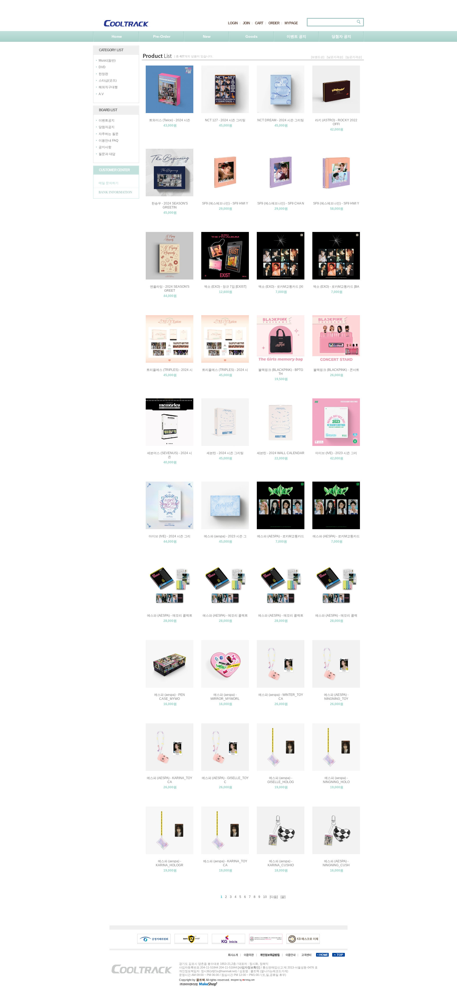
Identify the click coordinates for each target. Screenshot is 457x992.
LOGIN (232, 23)
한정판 (103, 74)
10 (265, 897)
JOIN (246, 23)
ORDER (273, 23)
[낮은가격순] (335, 57)
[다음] (274, 897)
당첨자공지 (107, 127)
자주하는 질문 (108, 134)
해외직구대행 (108, 87)
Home (117, 36)
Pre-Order (161, 36)
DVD (102, 67)
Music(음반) (107, 60)
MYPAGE (291, 23)
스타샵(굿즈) (108, 80)
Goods (251, 36)
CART (259, 23)
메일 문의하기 (108, 183)
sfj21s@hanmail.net (223, 971)
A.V (101, 94)
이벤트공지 (107, 120)
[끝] (283, 897)
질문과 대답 (107, 154)
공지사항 (105, 147)
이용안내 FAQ (108, 140)
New (207, 36)
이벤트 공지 (296, 36)
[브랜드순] (317, 57)
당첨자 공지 (341, 36)
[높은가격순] (354, 57)
